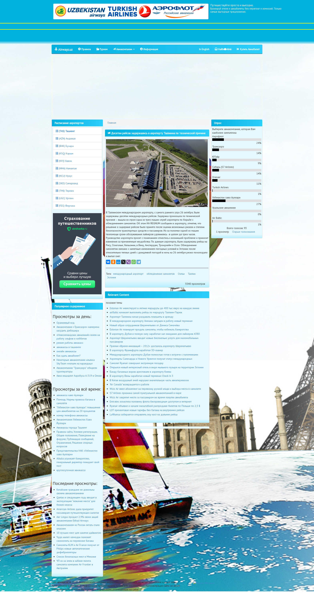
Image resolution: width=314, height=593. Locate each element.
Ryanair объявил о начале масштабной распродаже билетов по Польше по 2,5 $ (155, 406)
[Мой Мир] (118, 262)
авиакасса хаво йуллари (70, 395)
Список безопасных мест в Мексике (76, 556)
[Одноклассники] (113, 262)
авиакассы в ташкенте (69, 347)
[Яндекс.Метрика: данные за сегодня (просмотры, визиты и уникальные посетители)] (203, 583)
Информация (150, 49)
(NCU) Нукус (65, 175)
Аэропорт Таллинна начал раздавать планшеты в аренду (141, 316)
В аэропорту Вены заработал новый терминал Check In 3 (141, 375)
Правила (86, 49)
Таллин (192, 273)
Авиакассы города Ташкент (72, 427)
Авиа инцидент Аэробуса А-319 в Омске (79, 375)
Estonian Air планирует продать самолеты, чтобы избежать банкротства (149, 329)
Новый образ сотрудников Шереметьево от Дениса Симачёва (145, 325)
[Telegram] (138, 262)
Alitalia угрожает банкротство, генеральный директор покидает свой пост (78, 462)
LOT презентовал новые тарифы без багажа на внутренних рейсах (147, 410)
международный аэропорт (128, 273)
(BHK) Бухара (66, 146)
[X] (123, 262)
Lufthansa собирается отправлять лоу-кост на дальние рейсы (144, 414)
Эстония (111, 277)
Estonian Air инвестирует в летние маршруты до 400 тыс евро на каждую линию (154, 308)
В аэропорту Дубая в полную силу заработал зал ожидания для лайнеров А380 (155, 333)
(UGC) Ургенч (65, 198)
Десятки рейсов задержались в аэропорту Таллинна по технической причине (158, 133)
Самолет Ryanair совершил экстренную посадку (136, 363)
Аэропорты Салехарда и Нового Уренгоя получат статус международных (151, 358)
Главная (112, 122)
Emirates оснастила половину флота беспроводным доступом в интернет (151, 401)
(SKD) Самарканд (68, 183)
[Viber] (128, 262)
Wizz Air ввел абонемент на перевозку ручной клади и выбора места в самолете (155, 388)
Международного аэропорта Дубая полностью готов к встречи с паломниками (154, 354)
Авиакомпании (124, 49)
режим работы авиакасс (70, 342)
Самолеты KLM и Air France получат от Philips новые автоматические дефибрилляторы (78, 548)
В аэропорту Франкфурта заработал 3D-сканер (136, 350)
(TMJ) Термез (66, 190)
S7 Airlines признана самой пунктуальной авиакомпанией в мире (145, 393)
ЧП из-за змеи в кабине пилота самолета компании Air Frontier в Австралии (75, 564)
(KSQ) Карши (65, 153)
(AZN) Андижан (67, 138)
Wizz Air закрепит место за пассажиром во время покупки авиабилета (149, 397)
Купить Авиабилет (249, 49)
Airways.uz (65, 49)
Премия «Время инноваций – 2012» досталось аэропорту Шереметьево (150, 346)
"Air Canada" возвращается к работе (129, 384)
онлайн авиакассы (66, 351)
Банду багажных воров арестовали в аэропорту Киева (140, 371)
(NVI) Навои (65, 161)
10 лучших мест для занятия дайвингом (79, 532)
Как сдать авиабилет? (68, 355)
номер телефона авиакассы (72, 415)
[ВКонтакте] (108, 262)
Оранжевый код (66, 322)
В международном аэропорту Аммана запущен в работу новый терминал (151, 321)
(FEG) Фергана (66, 205)
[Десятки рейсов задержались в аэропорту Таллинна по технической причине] (157, 173)
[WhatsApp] (133, 262)
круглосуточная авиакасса (71, 470)
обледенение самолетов (161, 273)
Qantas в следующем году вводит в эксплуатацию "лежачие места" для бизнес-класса (77, 501)
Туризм (103, 49)
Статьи (181, 273)
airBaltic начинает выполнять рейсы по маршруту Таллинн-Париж (146, 312)
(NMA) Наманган (67, 168)
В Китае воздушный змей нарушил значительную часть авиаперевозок (149, 380)
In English (204, 49)
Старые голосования (243, 231)
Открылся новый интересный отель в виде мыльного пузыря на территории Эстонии (157, 367)
